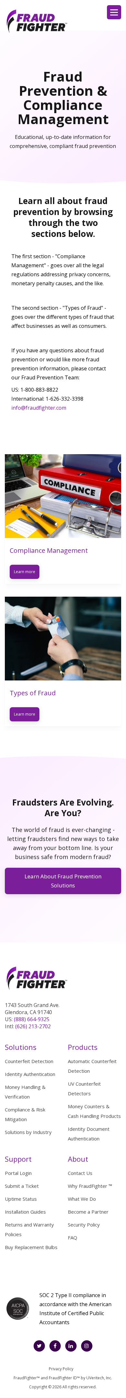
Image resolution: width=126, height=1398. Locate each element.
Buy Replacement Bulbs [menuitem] (31, 1247)
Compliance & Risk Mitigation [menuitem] (25, 1114)
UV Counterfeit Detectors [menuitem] (84, 1088)
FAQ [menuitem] (72, 1237)
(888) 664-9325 (31, 1019)
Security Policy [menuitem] (84, 1224)
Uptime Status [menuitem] (21, 1199)
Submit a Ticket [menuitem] (22, 1186)
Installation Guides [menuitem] (25, 1211)
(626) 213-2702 (33, 1026)
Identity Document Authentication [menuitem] (89, 1134)
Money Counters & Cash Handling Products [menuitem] (94, 1111)
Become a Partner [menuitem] (88, 1211)
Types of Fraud (33, 693)
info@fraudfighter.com (38, 407)
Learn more (24, 571)
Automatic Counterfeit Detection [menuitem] (92, 1066)
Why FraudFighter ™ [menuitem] (90, 1186)
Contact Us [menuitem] (80, 1173)
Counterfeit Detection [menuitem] (29, 1061)
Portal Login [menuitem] (18, 1173)
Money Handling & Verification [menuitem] (25, 1092)
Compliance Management (49, 550)
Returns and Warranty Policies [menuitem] (29, 1229)
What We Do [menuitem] (82, 1199)
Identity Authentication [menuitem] (30, 1074)
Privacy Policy (61, 1369)
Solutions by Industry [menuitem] (28, 1132)
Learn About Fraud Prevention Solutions (63, 881)
